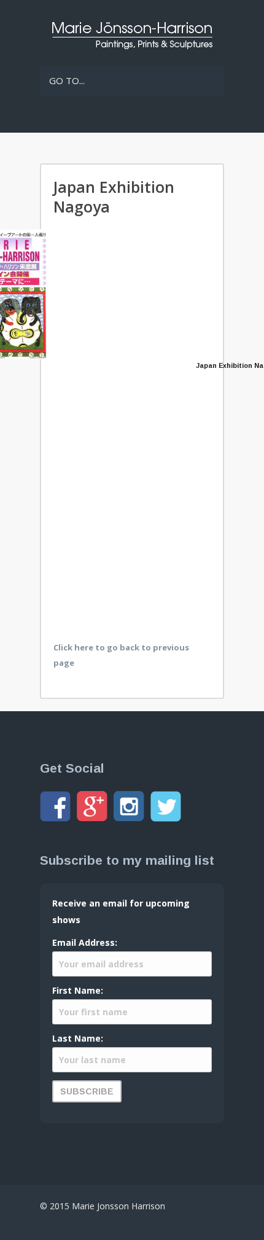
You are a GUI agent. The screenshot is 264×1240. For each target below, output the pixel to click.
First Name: (77, 990)
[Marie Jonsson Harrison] (132, 46)
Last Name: (77, 1038)
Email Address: (84, 942)
